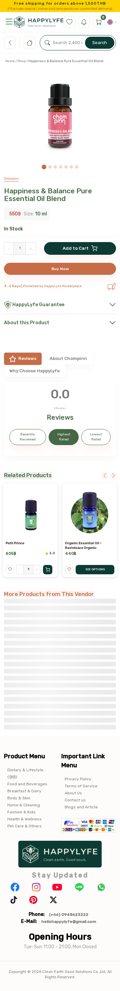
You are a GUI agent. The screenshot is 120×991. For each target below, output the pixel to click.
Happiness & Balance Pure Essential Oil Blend (48, 195)
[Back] (10, 43)
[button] (9, 22)
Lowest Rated (96, 436)
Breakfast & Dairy (24, 791)
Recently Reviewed (28, 436)
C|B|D (12, 777)
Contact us (75, 800)
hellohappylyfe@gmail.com (68, 921)
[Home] (30, 43)
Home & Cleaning (23, 805)
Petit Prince (15, 543)
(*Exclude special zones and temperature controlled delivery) (60, 8)
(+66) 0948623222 (68, 914)
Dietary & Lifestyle (25, 770)
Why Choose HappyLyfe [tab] (34, 370)
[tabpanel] (60, 419)
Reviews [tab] (27, 358)
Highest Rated (63, 436)
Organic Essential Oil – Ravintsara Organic (83, 545)
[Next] (113, 475)
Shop (21, 61)
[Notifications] (84, 22)
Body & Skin (18, 798)
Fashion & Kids (21, 812)
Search (99, 42)
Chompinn (11, 178)
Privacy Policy (78, 779)
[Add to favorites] (10, 569)
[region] (60, 119)
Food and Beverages (27, 784)
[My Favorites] (69, 22)
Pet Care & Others (24, 826)
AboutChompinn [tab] (68, 358)
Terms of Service (81, 786)
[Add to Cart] (47, 569)
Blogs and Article (81, 807)
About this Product (26, 323)
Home (10, 61)
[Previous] (105, 475)
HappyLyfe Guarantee (38, 305)
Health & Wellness (24, 819)
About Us (73, 793)
